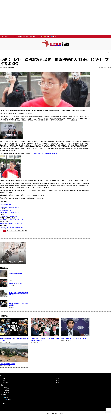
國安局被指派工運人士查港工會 (8, 216)
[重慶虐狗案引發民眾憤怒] (3, 283)
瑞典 (15, 230)
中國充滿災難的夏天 (7, 363)
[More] (40, 234)
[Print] (29, 234)
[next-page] (4, 369)
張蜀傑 (8, 230)
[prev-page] (1, 369)
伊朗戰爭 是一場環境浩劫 (15, 273)
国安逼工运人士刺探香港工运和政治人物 (11, 223)
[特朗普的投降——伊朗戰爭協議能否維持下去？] (3, 293)
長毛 (23, 230)
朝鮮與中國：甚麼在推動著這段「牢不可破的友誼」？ (45, 339)
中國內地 (12, 67)
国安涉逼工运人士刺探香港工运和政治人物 (11, 220)
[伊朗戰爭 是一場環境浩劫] (3, 273)
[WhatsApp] (24, 234)
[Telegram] (104, 36)
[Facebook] (98, 36)
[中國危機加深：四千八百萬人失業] (75, 327)
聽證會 (19, 230)
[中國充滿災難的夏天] (14, 352)
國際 (9, 270)
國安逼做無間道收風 (5, 204)
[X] (107, 36)
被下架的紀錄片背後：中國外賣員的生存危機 (18, 304)
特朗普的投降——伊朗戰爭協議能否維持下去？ (18, 293)
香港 (15, 67)
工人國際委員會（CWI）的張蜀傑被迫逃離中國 (44, 153)
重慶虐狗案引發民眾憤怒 (15, 283)
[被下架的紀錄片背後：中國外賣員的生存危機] (3, 303)
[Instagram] (101, 36)
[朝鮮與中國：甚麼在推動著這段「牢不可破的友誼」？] (45, 327)
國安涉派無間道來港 (5, 211)
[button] (108, 52)
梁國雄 (12, 230)
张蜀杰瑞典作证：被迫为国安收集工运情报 (11, 227)
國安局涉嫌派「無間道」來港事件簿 (9, 207)
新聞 (9, 67)
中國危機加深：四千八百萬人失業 (73, 338)
